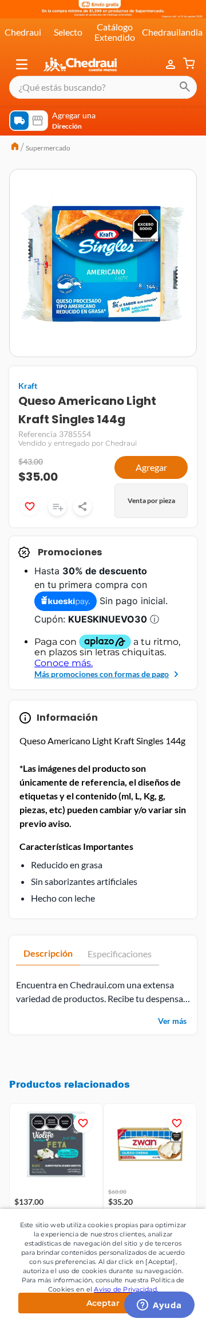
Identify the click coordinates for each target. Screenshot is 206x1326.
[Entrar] (171, 64)
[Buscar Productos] (185, 87)
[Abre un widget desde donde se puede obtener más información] (159, 1306)
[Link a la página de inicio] (15, 147)
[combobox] (103, 87)
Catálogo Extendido (114, 31)
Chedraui (23, 31)
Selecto (68, 31)
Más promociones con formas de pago (101, 674)
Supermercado (48, 148)
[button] (21, 64)
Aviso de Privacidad (125, 1289)
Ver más (172, 1021)
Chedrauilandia (172, 31)
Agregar (151, 467)
